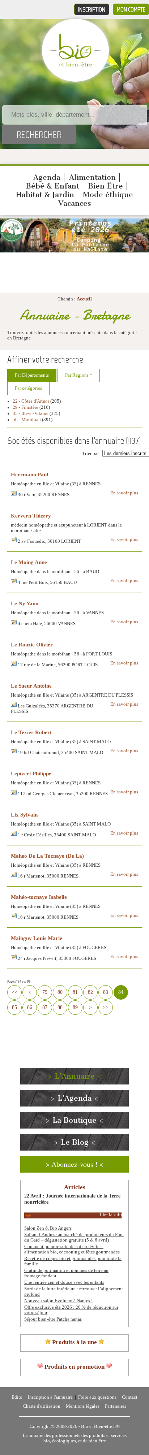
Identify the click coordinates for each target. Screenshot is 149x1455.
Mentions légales (82, 1406)
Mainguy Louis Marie (36, 938)
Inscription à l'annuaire (50, 1397)
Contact (129, 1397)
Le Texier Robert (31, 732)
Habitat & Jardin (45, 194)
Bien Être (105, 186)
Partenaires (115, 1406)
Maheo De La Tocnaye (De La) (47, 856)
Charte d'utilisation (41, 1406)
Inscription (91, 9)
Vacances (74, 203)
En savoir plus (124, 492)
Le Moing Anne (29, 562)
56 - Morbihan (27, 419)
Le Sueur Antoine (31, 686)
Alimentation (92, 177)
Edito (17, 1397)
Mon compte (131, 9)
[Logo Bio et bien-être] (75, 65)
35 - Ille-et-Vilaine (30, 413)
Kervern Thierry (31, 515)
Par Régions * (78, 375)
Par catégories (28, 388)
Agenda (46, 177)
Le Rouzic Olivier (32, 644)
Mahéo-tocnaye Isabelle (39, 897)
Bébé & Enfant (52, 186)
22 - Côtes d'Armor (31, 401)
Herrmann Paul (29, 474)
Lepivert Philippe (31, 773)
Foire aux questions (97, 1397)
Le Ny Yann (24, 603)
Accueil (84, 299)
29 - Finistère (25, 407)
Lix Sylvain (24, 814)
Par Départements (32, 375)
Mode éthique (108, 194)
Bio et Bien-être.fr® (100, 1426)
